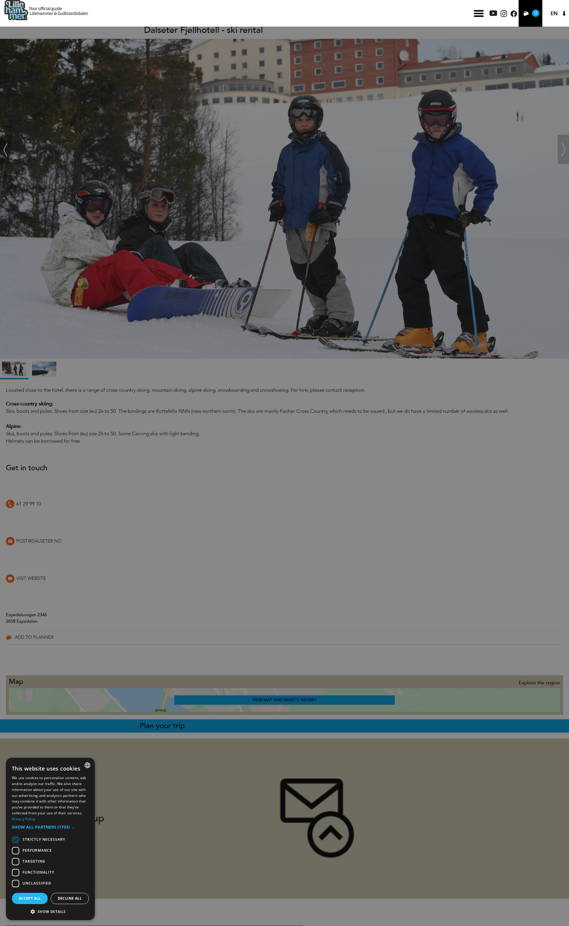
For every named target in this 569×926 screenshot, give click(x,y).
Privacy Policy (23, 818)
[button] (50, 827)
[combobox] (87, 765)
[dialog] (50, 839)
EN (554, 13)
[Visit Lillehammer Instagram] (503, 15)
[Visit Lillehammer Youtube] (493, 14)
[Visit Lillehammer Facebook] (513, 15)
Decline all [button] (70, 898)
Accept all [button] (30, 898)
